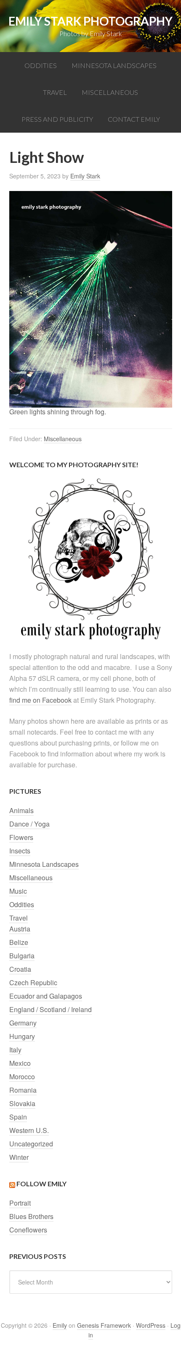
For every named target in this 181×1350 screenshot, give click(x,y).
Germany (23, 1023)
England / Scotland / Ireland (50, 1009)
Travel (18, 918)
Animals (21, 810)
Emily (60, 1325)
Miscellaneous (63, 438)
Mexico (20, 1063)
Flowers (21, 837)
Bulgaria (22, 955)
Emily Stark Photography (90, 21)
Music (18, 891)
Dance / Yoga (29, 824)
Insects (19, 851)
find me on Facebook (40, 700)
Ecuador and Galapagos (45, 996)
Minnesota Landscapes (44, 864)
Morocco (22, 1076)
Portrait (20, 1203)
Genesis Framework (104, 1325)
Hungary (22, 1036)
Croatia (20, 969)
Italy (15, 1049)
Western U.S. (29, 1130)
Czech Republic (33, 982)
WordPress (150, 1325)
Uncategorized (31, 1144)
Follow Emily (41, 1184)
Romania (23, 1090)
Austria (19, 929)
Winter (19, 1157)
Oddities (21, 904)
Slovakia (22, 1103)
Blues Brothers (31, 1216)
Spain (18, 1117)
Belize (18, 942)
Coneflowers (28, 1230)
